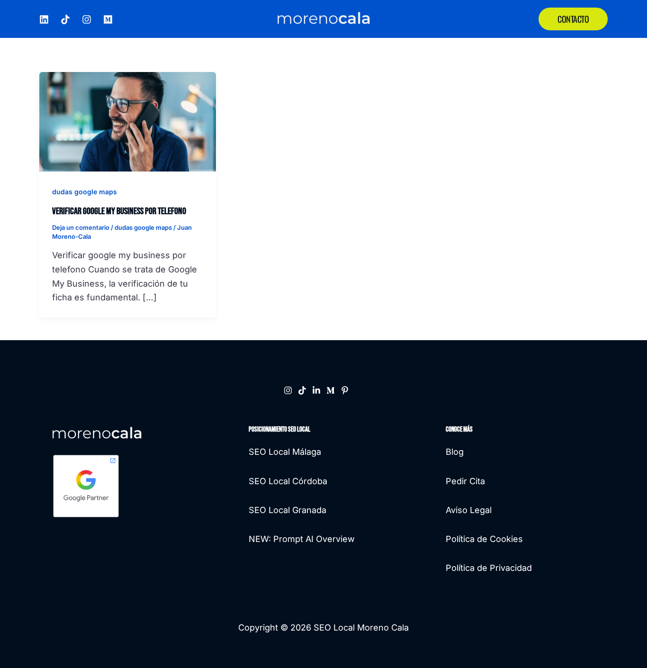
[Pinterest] (345, 390)
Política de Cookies (484, 539)
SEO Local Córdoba (288, 481)
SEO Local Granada (287, 510)
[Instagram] (86, 19)
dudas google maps (84, 192)
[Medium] (108, 19)
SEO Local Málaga (285, 452)
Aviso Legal (469, 510)
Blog (455, 452)
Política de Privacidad (489, 568)
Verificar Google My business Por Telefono (119, 211)
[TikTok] (65, 19)
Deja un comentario (80, 227)
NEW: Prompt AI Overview (302, 539)
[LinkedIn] (44, 19)
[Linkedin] (316, 390)
